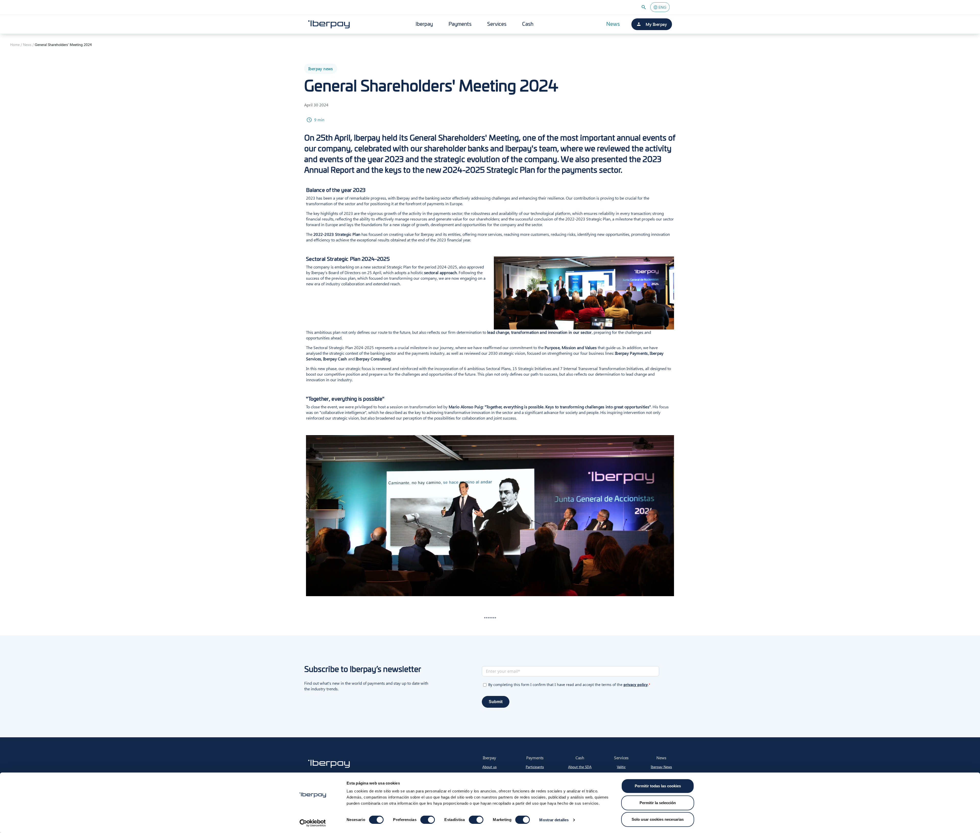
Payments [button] (460, 24)
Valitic (621, 766)
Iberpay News (661, 766)
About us (489, 766)
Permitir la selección (658, 803)
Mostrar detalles (554, 820)
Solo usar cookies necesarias (658, 819)
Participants (535, 766)
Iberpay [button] (424, 24)
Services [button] (497, 24)
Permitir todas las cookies (658, 786)
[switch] (427, 820)
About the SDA (580, 766)
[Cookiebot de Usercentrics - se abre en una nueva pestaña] (312, 823)
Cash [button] (527, 24)
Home (15, 44)
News (613, 24)
